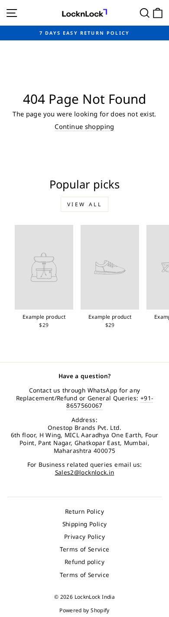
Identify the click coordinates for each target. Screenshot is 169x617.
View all (84, 204)
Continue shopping (84, 126)
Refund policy (84, 562)
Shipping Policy (84, 524)
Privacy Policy (84, 536)
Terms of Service (85, 549)
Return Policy (84, 511)
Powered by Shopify (84, 610)
